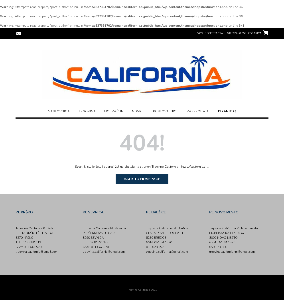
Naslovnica (59, 111)
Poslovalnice (165, 111)
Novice (138, 111)
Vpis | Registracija (210, 33)
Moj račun (114, 111)
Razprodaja (198, 111)
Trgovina (87, 111)
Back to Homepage (142, 179)
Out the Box (148, 284)
